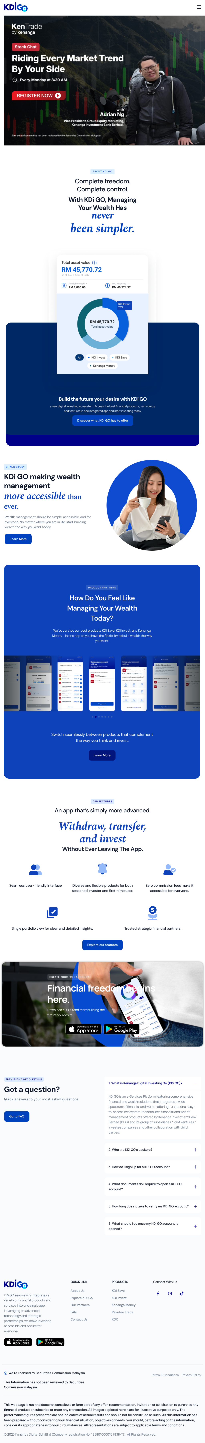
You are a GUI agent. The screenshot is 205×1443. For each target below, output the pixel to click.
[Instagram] (170, 1293)
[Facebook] (158, 1293)
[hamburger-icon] (199, 7)
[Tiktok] (182, 1293)
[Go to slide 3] (99, 717)
